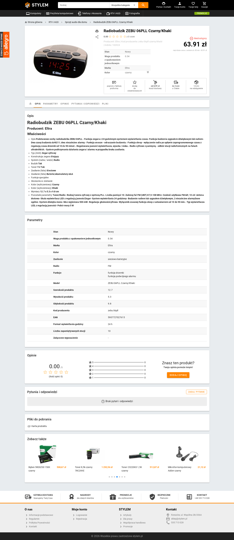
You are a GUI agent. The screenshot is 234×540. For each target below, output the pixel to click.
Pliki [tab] (105, 103)
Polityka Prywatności (39, 522)
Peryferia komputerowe (61, 13)
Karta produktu (39, 426)
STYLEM (40, 5)
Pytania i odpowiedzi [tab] (85, 103)
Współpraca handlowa (134, 522)
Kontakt (32, 526)
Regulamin (33, 519)
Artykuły (127, 515)
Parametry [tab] (50, 103)
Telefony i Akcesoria (92, 13)
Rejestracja (81, 519)
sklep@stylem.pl (179, 518)
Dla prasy (127, 519)
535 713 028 (177, 522)
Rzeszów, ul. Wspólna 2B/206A (186, 515)
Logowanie (81, 515)
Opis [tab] (38, 103)
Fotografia (134, 13)
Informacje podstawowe (40, 515)
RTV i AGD (115, 13)
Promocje (202, 13)
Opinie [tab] (64, 103)
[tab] (30, 104)
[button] (124, 5)
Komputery (35, 13)
